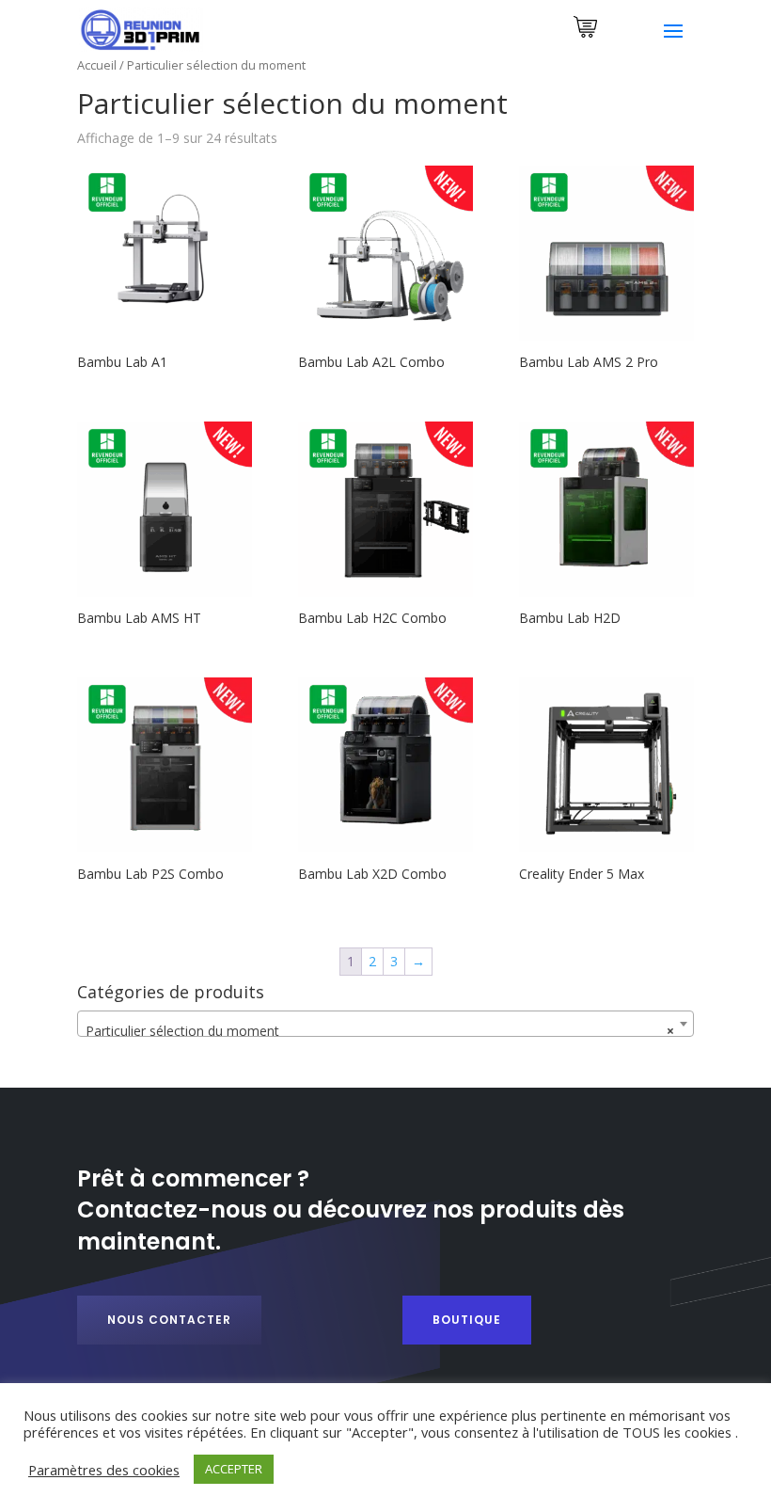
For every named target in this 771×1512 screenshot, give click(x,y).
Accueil (97, 64)
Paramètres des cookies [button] (104, 1469)
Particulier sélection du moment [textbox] (380, 1031)
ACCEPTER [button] (233, 1468)
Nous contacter (169, 1320)
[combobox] (385, 1024)
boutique (467, 1320)
